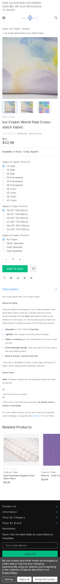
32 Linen (11, 192)
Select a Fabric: (16, 162)
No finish (12, 239)
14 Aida (11, 166)
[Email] (11, 278)
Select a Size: (14, 206)
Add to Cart (15, 268)
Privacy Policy (9, 572)
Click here (37, 416)
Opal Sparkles (14, 251)
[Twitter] (24, 278)
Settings (9, 579)
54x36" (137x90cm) (18, 229)
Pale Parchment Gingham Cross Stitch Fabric (19, 477)
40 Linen (11, 200)
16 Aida (11, 170)
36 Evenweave (15, 185)
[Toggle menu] (4, 18)
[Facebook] (4, 278)
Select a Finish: (15, 235)
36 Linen (11, 196)
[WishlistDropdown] (33, 268)
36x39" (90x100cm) (18, 225)
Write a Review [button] (35, 134)
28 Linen (11, 189)
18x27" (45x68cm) (17, 214)
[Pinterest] (31, 278)
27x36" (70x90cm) (17, 222)
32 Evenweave (15, 181)
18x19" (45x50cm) (17, 210)
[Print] (18, 278)
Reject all (24, 579)
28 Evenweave (15, 177)
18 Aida (11, 173)
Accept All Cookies (45, 579)
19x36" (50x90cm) (17, 218)
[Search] (56, 18)
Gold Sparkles (14, 247)
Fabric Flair (8, 117)
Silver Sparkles (15, 243)
